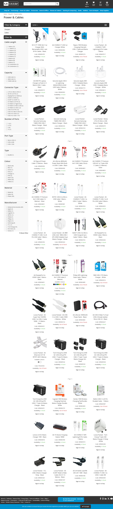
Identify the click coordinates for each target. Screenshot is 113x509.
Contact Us (27, 502)
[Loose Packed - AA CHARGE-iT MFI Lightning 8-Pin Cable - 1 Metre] (100, 36)
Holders (85, 10)
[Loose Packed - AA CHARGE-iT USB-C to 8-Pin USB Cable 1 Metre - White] (39, 224)
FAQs (22, 502)
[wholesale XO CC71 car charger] (39, 36)
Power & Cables (25, 10)
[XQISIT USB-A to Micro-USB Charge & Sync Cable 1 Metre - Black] (80, 224)
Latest (35, 25)
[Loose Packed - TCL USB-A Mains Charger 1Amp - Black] (39, 461)
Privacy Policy (24, 498)
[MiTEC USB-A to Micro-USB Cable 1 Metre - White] (60, 188)
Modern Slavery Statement (13, 502)
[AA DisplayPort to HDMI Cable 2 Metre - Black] (100, 224)
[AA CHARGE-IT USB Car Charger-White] (60, 36)
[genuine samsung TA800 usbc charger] (39, 109)
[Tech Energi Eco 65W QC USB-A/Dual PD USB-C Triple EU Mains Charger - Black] (60, 343)
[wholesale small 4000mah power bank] (60, 152)
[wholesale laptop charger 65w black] (39, 71)
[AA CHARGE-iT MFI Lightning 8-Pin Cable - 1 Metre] (80, 425)
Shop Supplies (104, 10)
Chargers (7, 29)
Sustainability (36, 500)
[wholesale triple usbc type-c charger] (100, 152)
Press (42, 498)
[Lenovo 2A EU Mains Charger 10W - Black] (39, 425)
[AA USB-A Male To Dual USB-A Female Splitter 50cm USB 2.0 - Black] (100, 305)
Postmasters (14, 500)
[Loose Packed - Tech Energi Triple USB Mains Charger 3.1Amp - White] (100, 425)
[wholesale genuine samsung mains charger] (80, 109)
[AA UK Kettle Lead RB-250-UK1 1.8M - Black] (80, 461)
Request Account (5, 500)
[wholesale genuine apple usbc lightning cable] (60, 71)
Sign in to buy (39, 60)
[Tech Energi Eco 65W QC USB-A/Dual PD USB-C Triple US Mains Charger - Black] (100, 343)
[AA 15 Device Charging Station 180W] (60, 425)
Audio (80, 10)
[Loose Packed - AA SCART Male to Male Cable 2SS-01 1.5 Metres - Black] (60, 461)
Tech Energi (14, 10)
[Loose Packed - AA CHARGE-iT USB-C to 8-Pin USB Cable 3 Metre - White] (100, 188)
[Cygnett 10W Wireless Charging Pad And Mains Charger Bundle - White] (60, 390)
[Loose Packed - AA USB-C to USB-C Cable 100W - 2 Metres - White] (60, 305)
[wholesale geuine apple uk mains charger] (100, 71)
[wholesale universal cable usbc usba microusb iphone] (39, 188)
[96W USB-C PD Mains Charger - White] (100, 266)
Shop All (6, 10)
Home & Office (44, 10)
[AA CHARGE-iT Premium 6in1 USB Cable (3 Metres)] (60, 266)
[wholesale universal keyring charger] (80, 152)
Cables (7, 33)
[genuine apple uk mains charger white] (80, 71)
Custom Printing (45, 500)
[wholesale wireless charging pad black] (80, 36)
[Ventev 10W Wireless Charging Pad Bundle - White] (80, 390)
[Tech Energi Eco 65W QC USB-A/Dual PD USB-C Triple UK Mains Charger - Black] (39, 390)
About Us (3, 498)
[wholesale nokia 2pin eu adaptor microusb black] (100, 109)
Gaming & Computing (70, 10)
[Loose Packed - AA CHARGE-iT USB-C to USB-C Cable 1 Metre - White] (80, 188)
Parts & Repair (94, 10)
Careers (3, 502)
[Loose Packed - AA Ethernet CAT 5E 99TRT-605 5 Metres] (39, 343)
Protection (34, 10)
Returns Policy (16, 498)
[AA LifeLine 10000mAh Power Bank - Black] (80, 305)
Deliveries (9, 498)
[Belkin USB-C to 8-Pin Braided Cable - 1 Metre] (100, 390)
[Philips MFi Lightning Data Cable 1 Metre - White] (80, 266)
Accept (86, 506)
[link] (100, 499)
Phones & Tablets (55, 10)
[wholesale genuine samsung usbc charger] (60, 109)
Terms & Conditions (34, 498)
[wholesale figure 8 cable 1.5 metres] (39, 152)
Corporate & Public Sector (25, 500)
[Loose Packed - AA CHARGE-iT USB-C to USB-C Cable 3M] (100, 461)
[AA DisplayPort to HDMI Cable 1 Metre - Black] (39, 266)
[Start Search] (57, 4)
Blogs (46, 498)
